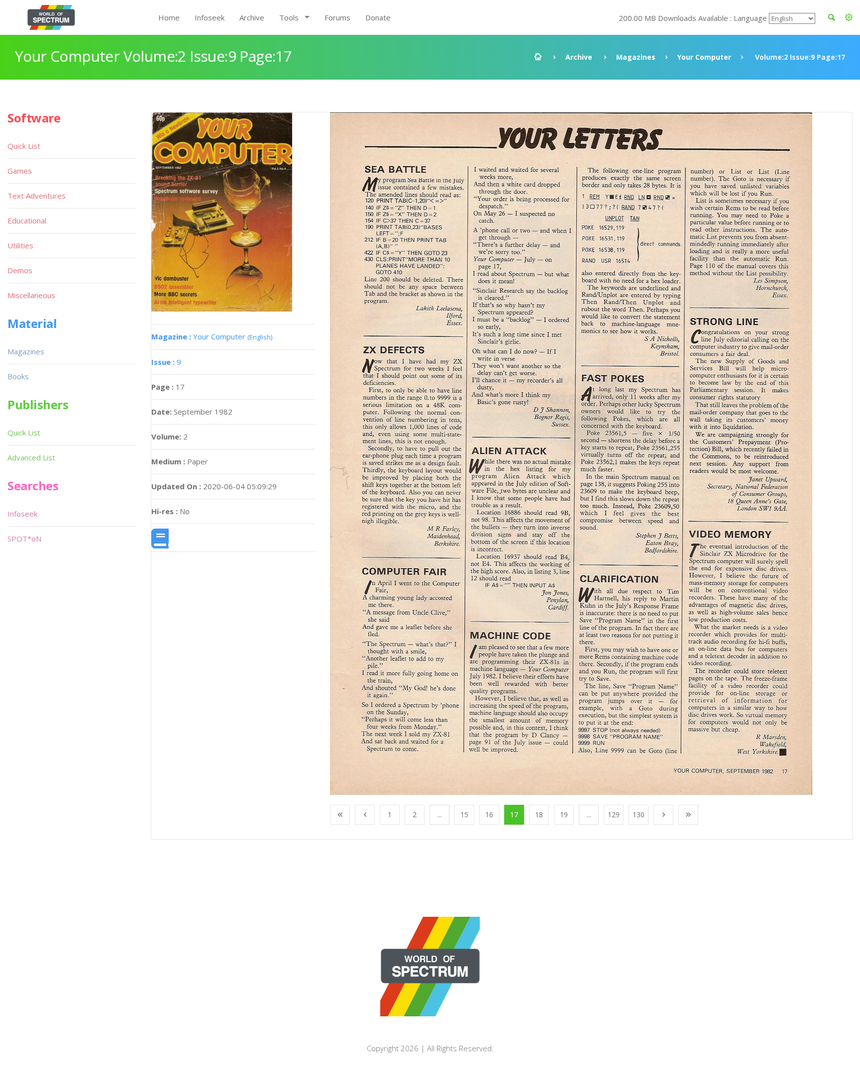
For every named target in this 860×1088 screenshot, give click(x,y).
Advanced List (31, 457)
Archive (251, 17)
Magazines (635, 57)
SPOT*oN (24, 539)
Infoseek (209, 17)
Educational (26, 220)
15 (464, 814)
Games (19, 171)
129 (614, 814)
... (439, 814)
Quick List (23, 146)
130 (639, 814)
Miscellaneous (31, 295)
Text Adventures (36, 196)
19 (564, 814)
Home (169, 17)
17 (514, 814)
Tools (289, 17)
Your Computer (704, 57)
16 (489, 814)
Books (18, 376)
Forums (337, 17)
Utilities (20, 245)
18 (539, 814)
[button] (849, 17)
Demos (19, 270)
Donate (378, 17)
